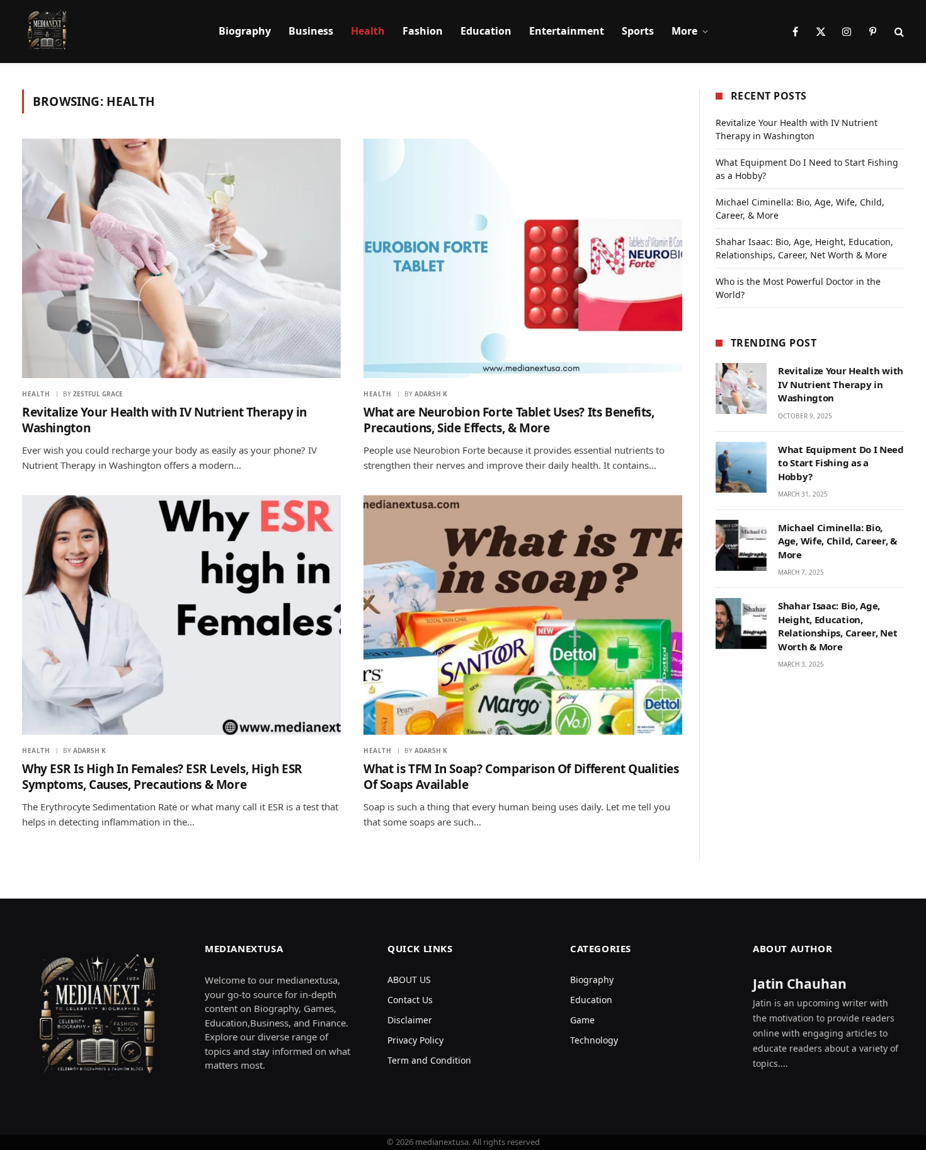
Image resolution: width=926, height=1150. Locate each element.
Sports (638, 31)
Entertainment (566, 31)
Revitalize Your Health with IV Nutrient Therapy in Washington (164, 421)
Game (582, 1020)
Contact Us (410, 1000)
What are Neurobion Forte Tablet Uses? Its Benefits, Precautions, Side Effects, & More (508, 421)
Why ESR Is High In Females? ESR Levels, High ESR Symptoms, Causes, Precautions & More (162, 777)
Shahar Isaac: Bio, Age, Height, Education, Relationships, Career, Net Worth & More (837, 625)
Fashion (423, 31)
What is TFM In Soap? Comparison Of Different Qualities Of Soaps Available (520, 777)
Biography (245, 31)
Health (368, 31)
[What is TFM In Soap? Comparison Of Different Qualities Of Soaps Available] (522, 615)
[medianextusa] (47, 31)
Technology (594, 1040)
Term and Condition (429, 1060)
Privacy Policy (415, 1040)
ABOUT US (409, 980)
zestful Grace (98, 393)
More (684, 31)
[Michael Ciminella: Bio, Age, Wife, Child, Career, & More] (741, 545)
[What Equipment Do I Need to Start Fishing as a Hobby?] (741, 467)
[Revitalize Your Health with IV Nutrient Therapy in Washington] (181, 258)
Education (486, 31)
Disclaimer (409, 1020)
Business (311, 31)
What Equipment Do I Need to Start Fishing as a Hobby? (841, 463)
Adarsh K (430, 393)
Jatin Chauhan (800, 983)
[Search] (898, 32)
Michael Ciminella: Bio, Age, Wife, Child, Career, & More (837, 541)
